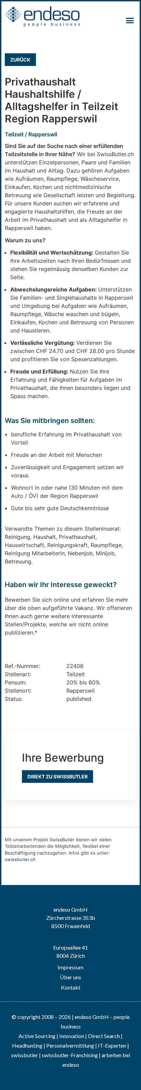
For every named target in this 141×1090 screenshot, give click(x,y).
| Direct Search (102, 1036)
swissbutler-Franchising (70, 1055)
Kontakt (70, 987)
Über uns (70, 977)
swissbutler (24, 1055)
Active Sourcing (37, 1036)
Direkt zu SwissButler (57, 776)
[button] (129, 20)
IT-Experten (111, 1045)
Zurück (20, 60)
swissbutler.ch (20, 859)
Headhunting (27, 1045)
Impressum (70, 967)
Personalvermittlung (70, 1045)
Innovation (71, 1036)
